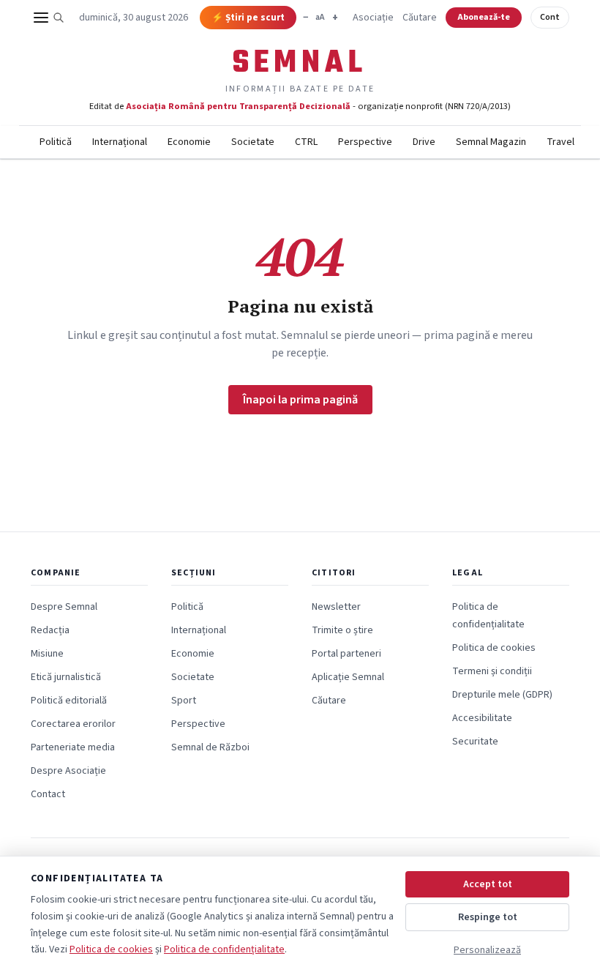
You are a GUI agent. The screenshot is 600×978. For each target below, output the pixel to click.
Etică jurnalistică (66, 677)
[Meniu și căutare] (49, 17)
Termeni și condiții (492, 671)
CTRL (306, 142)
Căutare (419, 17)
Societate (252, 142)
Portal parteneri (346, 653)
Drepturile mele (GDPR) (502, 694)
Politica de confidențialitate (224, 949)
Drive (424, 142)
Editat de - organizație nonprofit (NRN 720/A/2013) (300, 106)
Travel (560, 142)
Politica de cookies (494, 648)
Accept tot (487, 884)
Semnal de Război (210, 747)
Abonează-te (483, 17)
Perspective (365, 142)
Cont (550, 17)
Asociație (373, 17)
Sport (183, 700)
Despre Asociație (68, 771)
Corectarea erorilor (73, 724)
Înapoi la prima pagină (300, 400)
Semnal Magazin (491, 142)
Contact (48, 794)
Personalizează (487, 950)
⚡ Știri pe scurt (248, 17)
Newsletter (336, 607)
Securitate (475, 741)
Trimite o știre (342, 630)
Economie (189, 142)
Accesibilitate (482, 718)
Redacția (50, 630)
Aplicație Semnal (348, 677)
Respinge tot (487, 917)
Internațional (119, 142)
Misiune (47, 653)
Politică (56, 142)
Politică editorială (69, 700)
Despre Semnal (64, 607)
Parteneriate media (73, 747)
